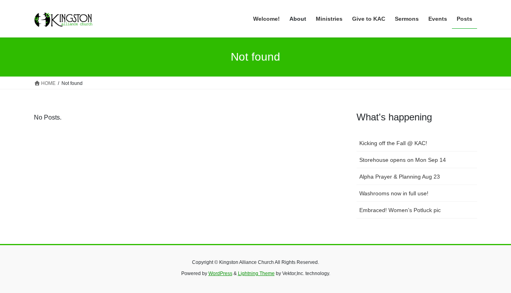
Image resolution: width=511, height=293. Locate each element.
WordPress (220, 273)
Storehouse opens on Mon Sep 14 (402, 160)
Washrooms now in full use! (393, 193)
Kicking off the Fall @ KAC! (393, 143)
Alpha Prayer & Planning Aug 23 (399, 176)
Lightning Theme (256, 273)
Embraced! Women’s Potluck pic (400, 210)
